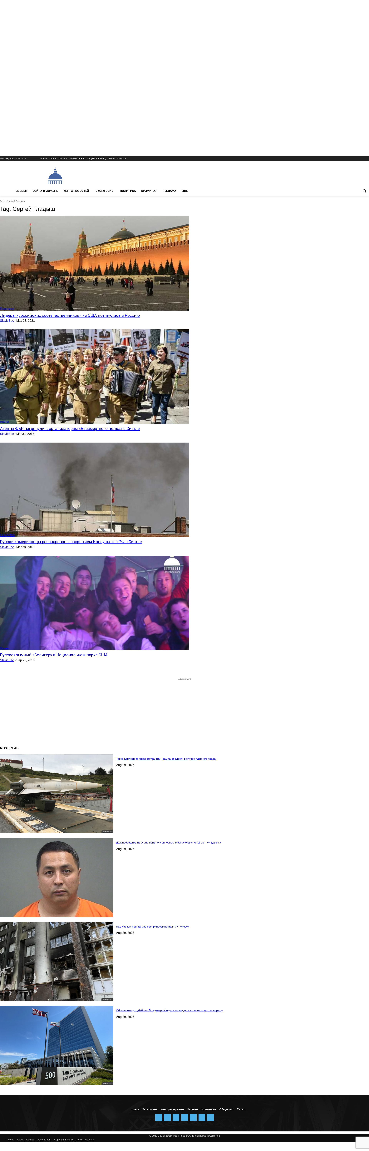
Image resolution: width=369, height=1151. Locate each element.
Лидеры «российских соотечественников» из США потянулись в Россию (70, 315)
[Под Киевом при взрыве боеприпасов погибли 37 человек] (56, 961)
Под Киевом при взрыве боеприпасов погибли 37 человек (152, 926)
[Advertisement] (181, 175)
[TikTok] (356, 158)
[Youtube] (367, 158)
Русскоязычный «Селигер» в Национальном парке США (54, 655)
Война (4, 422)
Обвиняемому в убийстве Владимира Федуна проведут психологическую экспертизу (169, 1010)
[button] (364, 190)
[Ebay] (329, 158)
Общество (7, 535)
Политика (7, 308)
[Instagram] (340, 158)
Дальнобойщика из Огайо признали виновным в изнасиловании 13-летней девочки (168, 842)
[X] (361, 158)
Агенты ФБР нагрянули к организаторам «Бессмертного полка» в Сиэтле (70, 428)
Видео (4, 648)
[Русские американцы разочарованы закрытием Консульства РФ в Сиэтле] (94, 490)
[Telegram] (351, 158)
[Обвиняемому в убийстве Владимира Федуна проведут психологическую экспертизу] (56, 1045)
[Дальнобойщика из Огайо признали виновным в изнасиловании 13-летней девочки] (56, 877)
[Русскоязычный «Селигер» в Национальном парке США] (94, 603)
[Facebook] (334, 158)
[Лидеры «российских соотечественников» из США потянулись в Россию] (94, 263)
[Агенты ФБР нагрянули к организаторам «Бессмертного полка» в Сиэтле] (94, 376)
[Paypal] (345, 158)
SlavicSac (7, 320)
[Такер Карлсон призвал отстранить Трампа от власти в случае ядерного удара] (56, 793)
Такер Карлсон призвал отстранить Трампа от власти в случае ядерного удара (166, 758)
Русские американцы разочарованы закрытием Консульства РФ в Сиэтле (71, 541)
